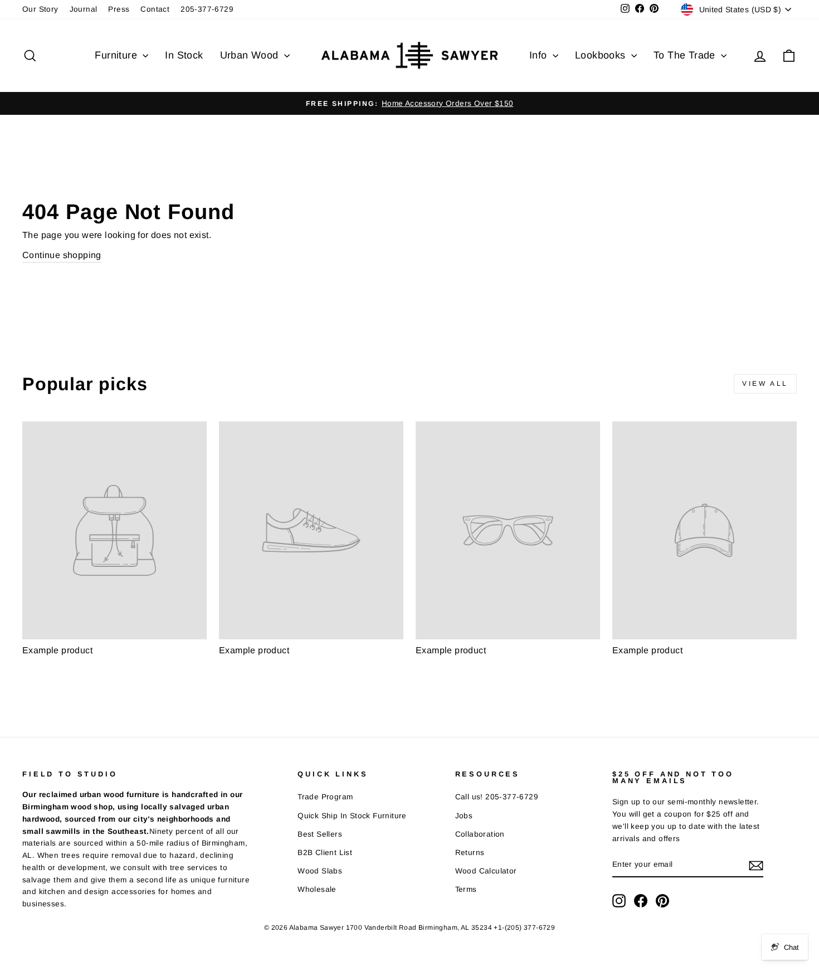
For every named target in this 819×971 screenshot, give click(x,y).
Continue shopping (61, 255)
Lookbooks (601, 55)
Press (118, 9)
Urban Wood (250, 55)
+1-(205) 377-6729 (524, 927)
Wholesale (317, 889)
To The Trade (686, 55)
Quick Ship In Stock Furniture (352, 816)
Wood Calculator (486, 871)
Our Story (40, 9)
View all (765, 383)
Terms (466, 889)
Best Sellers (320, 834)
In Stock (184, 55)
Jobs (464, 816)
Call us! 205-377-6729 (496, 797)
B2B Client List (325, 852)
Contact (154, 9)
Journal (84, 9)
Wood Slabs (320, 871)
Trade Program (325, 797)
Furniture (117, 55)
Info (539, 55)
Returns (470, 852)
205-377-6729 (207, 9)
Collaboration (480, 834)
